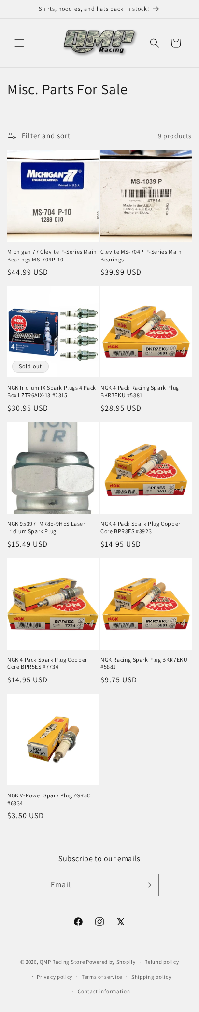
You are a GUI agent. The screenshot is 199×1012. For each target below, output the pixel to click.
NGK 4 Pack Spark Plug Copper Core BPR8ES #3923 (140, 527)
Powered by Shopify (111, 961)
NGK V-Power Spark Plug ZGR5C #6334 (49, 799)
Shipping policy (151, 976)
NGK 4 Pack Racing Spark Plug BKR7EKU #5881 (139, 391)
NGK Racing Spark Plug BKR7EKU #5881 (143, 663)
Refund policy (161, 961)
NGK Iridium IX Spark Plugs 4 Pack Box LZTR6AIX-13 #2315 (51, 391)
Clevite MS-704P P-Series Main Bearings (141, 255)
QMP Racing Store (62, 961)
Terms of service (102, 976)
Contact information (104, 991)
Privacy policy (54, 976)
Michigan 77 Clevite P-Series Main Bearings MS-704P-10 (52, 255)
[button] (19, 43)
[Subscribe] (147, 885)
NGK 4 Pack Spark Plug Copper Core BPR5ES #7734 (47, 663)
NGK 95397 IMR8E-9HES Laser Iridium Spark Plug (46, 527)
